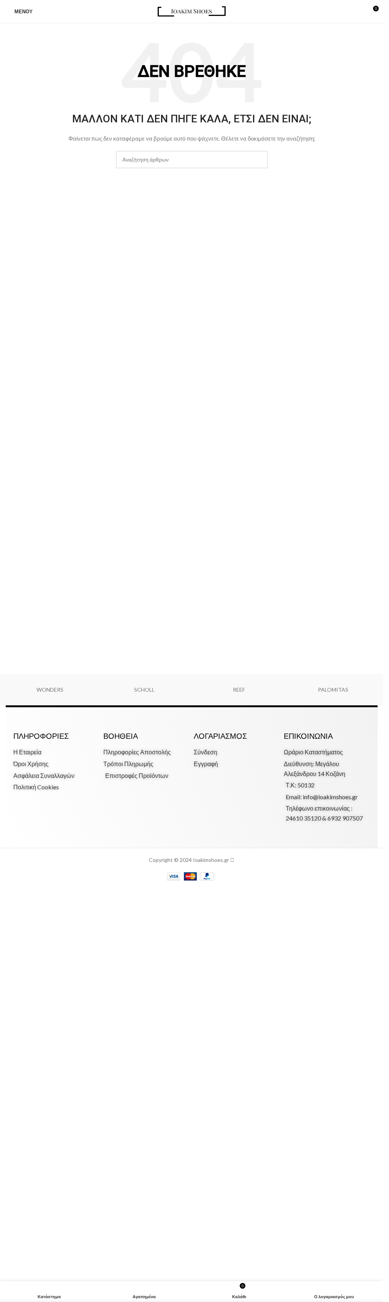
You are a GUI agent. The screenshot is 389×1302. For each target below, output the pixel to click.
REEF (239, 689)
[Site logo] (192, 11)
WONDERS (49, 689)
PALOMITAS (333, 689)
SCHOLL (144, 689)
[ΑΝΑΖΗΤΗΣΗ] (259, 159)
